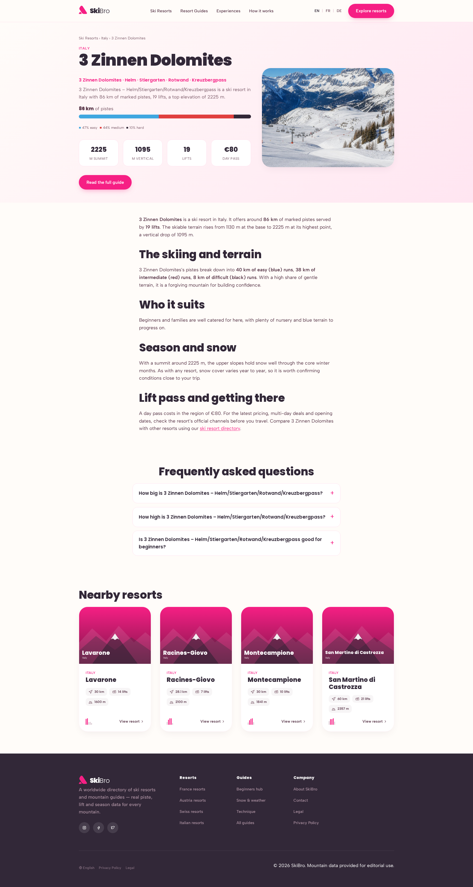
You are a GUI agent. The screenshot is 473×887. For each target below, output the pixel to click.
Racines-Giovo (191, 679)
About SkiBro (305, 789)
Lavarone (101, 679)
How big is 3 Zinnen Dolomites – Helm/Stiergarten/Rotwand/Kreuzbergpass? (231, 493)
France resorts (192, 789)
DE (339, 10)
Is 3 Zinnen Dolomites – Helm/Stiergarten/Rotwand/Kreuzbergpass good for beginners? (230, 543)
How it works (261, 10)
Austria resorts (193, 800)
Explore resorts (371, 10)
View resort (129, 721)
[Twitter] (112, 827)
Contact (300, 800)
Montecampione (274, 679)
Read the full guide (105, 182)
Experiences (228, 10)
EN (317, 10)
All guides (245, 822)
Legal (298, 811)
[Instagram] (84, 827)
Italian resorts (192, 822)
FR (328, 10)
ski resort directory (220, 428)
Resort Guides (194, 10)
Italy (104, 38)
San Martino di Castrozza (352, 683)
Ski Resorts (161, 10)
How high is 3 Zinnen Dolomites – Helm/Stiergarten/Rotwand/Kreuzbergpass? (232, 517)
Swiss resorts (191, 811)
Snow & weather (251, 800)
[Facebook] (98, 827)
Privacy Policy (306, 822)
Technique (245, 811)
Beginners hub (249, 789)
